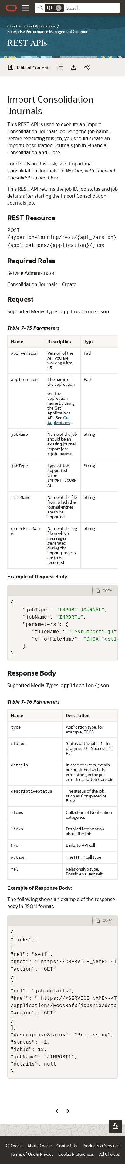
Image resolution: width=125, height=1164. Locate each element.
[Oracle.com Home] (11, 8)
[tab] (50, 590)
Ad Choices (109, 1154)
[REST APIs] (60, 67)
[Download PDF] (73, 67)
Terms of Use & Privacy (31, 1154)
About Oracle (39, 1145)
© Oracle (14, 1145)
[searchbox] (91, 8)
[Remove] (58, 8)
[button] (25, 8)
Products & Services (101, 1145)
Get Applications (58, 420)
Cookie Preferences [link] (76, 1154)
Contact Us (66, 1145)
